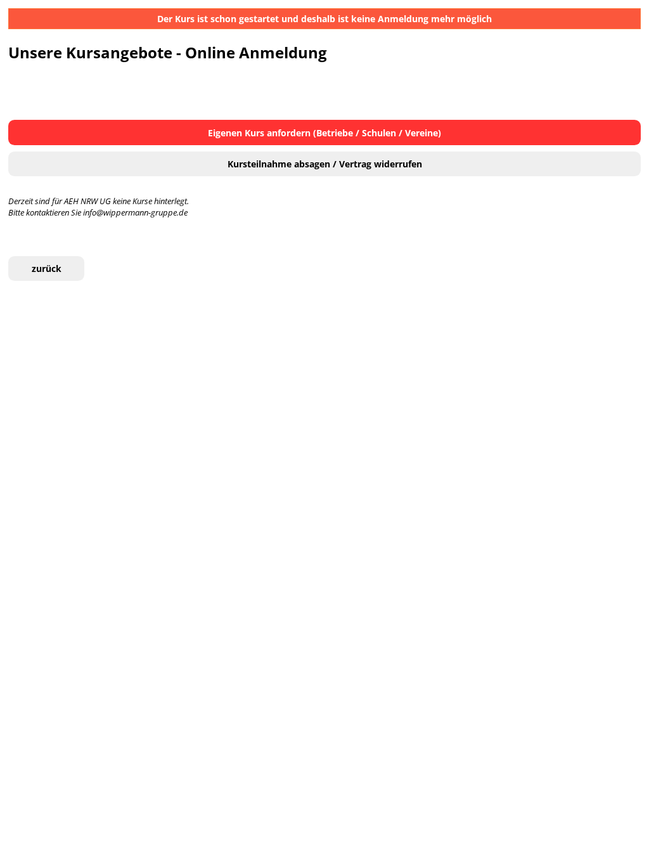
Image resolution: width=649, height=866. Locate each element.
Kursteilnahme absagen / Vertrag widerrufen (325, 164)
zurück (46, 268)
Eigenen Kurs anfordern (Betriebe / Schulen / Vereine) (324, 133)
